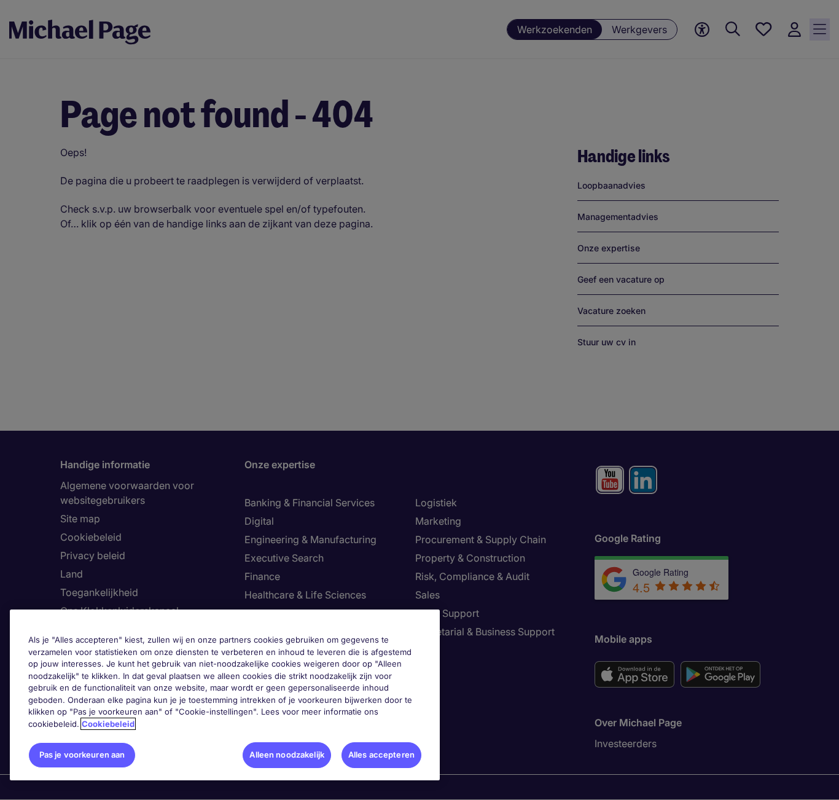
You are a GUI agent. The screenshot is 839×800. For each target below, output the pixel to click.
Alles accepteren (381, 754)
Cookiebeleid (108, 724)
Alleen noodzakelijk (286, 754)
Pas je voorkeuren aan (82, 754)
